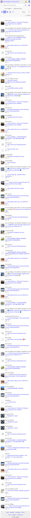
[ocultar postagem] (10, 25)
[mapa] (13, 12)
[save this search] (29, 5)
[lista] (2, 12)
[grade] (7, 12)
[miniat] (4, 12)
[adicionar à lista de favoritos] (6, 22)
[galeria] (10, 12)
